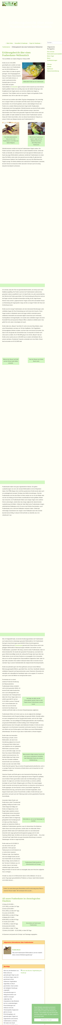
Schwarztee (14, 86)
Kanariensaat (18, 645)
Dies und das (50, 51)
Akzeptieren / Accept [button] (46, 1019)
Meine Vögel (50, 56)
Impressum (50, 68)
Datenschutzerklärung (53, 71)
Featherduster (16, 949)
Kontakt (49, 66)
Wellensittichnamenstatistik (54, 54)
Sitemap (49, 64)
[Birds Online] (9, 5)
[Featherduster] (7, 953)
